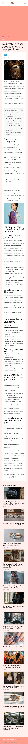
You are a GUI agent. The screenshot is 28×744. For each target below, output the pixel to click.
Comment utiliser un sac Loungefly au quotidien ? (14, 129)
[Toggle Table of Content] (21, 110)
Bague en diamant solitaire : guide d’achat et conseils (12, 544)
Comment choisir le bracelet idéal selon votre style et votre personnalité (13, 565)
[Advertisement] (14, 21)
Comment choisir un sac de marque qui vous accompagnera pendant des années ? (13, 503)
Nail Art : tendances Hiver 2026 (13, 647)
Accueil (18, 739)
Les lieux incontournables (13, 123)
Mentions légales (13, 742)
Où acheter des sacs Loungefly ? (13, 121)
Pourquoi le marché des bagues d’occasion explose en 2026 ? (13, 524)
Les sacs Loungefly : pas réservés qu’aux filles (13, 133)
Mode (5, 54)
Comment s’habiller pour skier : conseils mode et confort (13, 586)
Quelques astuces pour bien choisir (14, 126)
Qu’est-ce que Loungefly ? (12, 113)
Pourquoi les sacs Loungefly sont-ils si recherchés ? (14, 115)
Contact (5, 742)
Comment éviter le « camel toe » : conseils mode (14, 606)
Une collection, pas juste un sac (15, 118)
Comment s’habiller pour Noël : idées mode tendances (13, 686)
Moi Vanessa (20, 740)
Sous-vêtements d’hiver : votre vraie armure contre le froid (13, 627)
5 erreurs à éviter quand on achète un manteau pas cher (12, 666)
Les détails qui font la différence (15, 120)
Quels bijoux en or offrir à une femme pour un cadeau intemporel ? (13, 728)
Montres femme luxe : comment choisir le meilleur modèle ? (13, 707)
